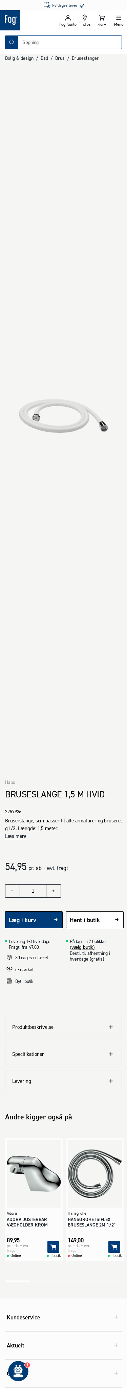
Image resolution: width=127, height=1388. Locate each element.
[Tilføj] (53, 1247)
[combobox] (70, 42)
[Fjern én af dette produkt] (12, 891)
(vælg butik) (82, 947)
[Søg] (11, 42)
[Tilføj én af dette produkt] (53, 891)
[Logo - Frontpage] (29, 20)
